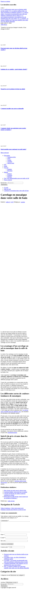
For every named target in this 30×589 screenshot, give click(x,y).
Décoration (7, 155)
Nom (2, 534)
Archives (3, 582)
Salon (8, 158)
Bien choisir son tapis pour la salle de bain (15, 490)
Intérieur (9, 173)
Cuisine (9, 160)
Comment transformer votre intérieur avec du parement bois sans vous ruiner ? (13, 17)
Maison (6, 172)
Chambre (9, 161)
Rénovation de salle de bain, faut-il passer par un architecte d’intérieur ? (16, 497)
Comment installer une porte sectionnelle (12, 108)
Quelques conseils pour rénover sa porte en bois (13, 509)
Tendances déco (11, 157)
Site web (3, 540)
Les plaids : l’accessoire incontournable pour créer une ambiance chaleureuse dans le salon (14, 14)
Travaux (6, 167)
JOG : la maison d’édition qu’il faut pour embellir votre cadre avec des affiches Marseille (14, 20)
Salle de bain (10, 163)
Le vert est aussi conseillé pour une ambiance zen (14, 410)
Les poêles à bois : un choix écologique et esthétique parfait (14, 11)
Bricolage (9, 170)
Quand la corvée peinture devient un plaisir (13, 89)
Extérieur (9, 175)
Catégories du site (5, 575)
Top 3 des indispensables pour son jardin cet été (16, 178)
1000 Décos (4, 24)
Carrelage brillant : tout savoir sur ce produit (15, 492)
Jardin (5, 166)
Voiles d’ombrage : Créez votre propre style (12, 508)
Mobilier (9, 177)
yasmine (23, 202)
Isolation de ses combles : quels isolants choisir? (14, 69)
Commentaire (5, 520)
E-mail (3, 537)
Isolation (9, 169)
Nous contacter (8, 180)
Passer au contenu (5, 1)
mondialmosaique (12, 432)
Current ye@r (5, 547)
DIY (5, 164)
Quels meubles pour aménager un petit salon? (13, 149)
